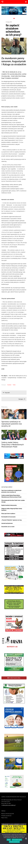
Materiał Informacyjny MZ (7, 821)
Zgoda (8, 839)
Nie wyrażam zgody (16, 839)
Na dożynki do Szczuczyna (8, 517)
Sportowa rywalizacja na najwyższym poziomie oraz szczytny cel (11, 491)
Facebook (9, 384)
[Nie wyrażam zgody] (26, 838)
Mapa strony (4, 826)
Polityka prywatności (6, 823)
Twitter (14, 384)
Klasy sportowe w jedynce (8, 513)
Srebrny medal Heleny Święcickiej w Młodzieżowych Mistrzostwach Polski (11, 496)
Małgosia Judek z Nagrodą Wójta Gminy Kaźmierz (11, 509)
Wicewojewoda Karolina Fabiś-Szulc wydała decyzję (13, 501)
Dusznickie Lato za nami (7, 526)
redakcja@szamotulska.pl (8, 813)
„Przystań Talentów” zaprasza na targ (11, 520)
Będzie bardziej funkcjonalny (9, 505)
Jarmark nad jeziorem (7, 523)
